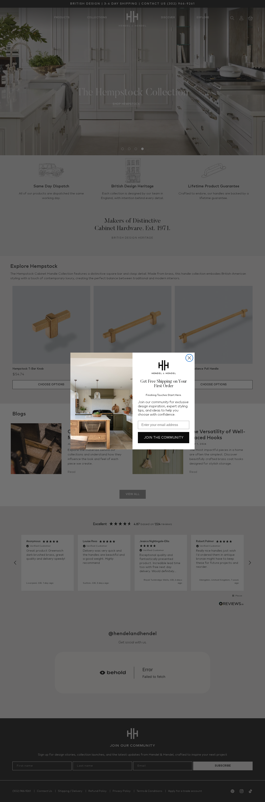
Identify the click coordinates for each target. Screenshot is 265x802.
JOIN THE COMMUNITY (163, 437)
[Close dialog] (189, 358)
